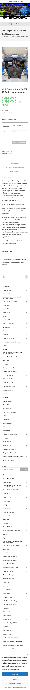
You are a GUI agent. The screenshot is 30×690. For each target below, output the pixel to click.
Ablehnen (15, 679)
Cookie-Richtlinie (8, 687)
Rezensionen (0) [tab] (15, 172)
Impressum (23, 687)
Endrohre (6, 126)
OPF (3, 131)
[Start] (2, 36)
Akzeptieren (15, 674)
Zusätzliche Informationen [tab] (15, 168)
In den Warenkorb (19, 142)
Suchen (4, 466)
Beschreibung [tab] (15, 164)
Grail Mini (9, 153)
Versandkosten (8, 113)
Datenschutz (16, 687)
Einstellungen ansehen (15, 683)
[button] (27, 654)
